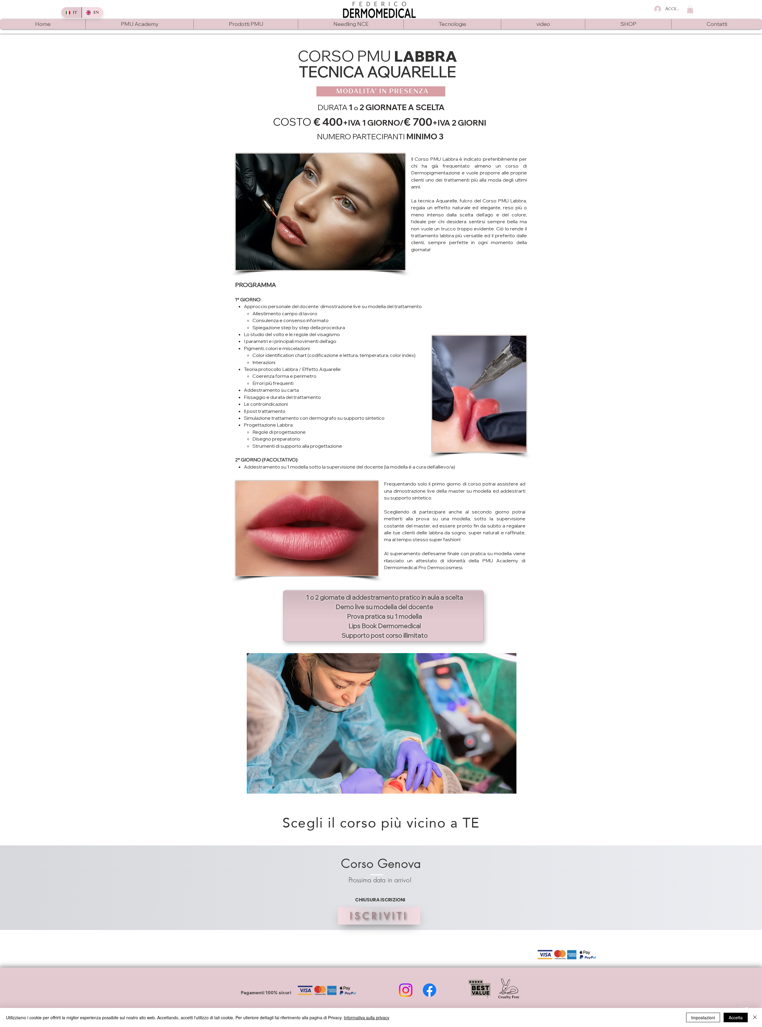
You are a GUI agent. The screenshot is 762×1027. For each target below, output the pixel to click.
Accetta (736, 1017)
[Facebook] (429, 990)
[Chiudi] (754, 1017)
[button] (690, 9)
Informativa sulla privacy (366, 1017)
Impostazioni (703, 1017)
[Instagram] (406, 990)
